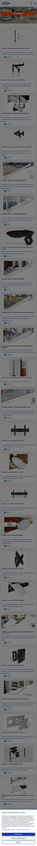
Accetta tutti (18, 834)
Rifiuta (19, 842)
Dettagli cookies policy (8, 829)
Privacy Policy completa (22, 829)
